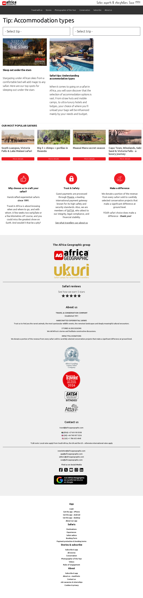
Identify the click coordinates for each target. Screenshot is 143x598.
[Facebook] (61, 470)
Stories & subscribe (71, 544)
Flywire (70, 197)
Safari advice (71, 535)
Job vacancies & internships (72, 582)
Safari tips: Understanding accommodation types (64, 77)
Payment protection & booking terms (71, 541)
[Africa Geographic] (9, 3)
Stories (48, 10)
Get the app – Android (71, 515)
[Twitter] (66, 470)
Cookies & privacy (72, 585)
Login (71, 509)
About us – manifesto (71, 576)
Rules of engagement (71, 565)
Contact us (71, 579)
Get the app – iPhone (71, 512)
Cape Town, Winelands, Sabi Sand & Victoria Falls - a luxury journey (125, 151)
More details (18, 159)
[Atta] (71, 412)
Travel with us (36, 10)
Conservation (84, 10)
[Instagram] (76, 470)
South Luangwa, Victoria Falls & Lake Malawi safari (17, 149)
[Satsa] (71, 401)
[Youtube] (71, 470)
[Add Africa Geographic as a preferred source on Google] (71, 484)
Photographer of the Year (65, 10)
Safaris (71, 524)
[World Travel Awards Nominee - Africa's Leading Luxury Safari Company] (71, 368)
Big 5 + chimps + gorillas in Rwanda (52, 149)
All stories (72, 553)
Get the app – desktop (71, 518)
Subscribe (97, 10)
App (71, 504)
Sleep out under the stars (17, 70)
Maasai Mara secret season (89, 148)
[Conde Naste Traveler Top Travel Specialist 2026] (71, 388)
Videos (71, 562)
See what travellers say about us (71, 222)
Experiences (71, 532)
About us (108, 10)
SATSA (70, 210)
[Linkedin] (81, 470)
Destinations (71, 529)
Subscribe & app (71, 550)
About (71, 568)
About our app (71, 521)
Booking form (71, 538)
